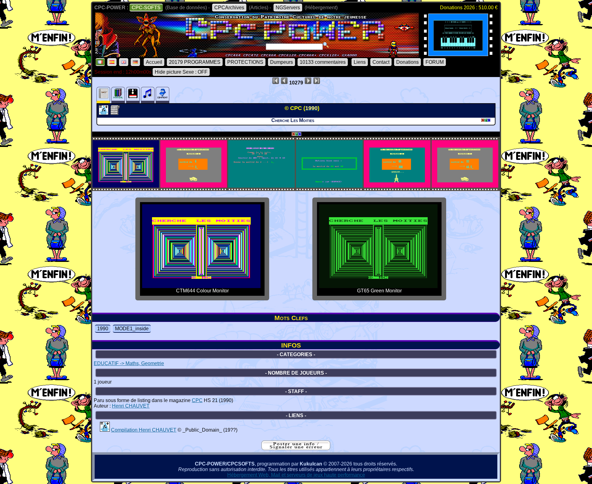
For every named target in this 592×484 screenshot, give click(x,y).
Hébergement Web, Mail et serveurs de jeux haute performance (296, 475)
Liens (360, 62)
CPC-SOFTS (146, 7)
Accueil (154, 62)
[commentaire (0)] (162, 95)
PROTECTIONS (245, 62)
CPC (197, 400)
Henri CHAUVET (131, 406)
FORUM (435, 62)
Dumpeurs (281, 62)
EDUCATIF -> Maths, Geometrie (129, 363)
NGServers (288, 7)
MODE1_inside (132, 328)
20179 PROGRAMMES (194, 62)
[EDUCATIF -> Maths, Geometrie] (104, 113)
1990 (102, 328)
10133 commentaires (323, 62)
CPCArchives (229, 7)
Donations (407, 62)
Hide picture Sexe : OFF (181, 72)
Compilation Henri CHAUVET (143, 430)
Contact (380, 62)
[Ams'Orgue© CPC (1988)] (458, 54)
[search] (326, 45)
